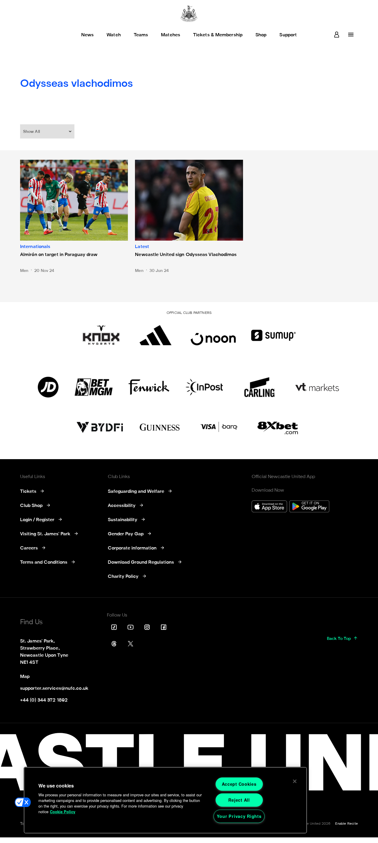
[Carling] (259, 387)
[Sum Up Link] (273, 335)
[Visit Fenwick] (149, 387)
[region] (165, 800)
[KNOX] (101, 335)
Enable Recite (346, 823)
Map (25, 677)
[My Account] (337, 34)
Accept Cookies (239, 784)
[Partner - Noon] (213, 335)
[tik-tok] (114, 627)
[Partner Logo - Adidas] (155, 335)
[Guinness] (160, 427)
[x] (130, 644)
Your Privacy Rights (239, 816)
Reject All (239, 800)
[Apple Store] (269, 507)
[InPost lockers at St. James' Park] (204, 387)
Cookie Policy (62, 811)
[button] (48, 131)
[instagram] (147, 627)
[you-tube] (130, 627)
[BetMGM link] (93, 387)
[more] (351, 34)
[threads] (114, 644)
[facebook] (164, 627)
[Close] (294, 781)
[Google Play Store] (309, 507)
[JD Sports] (48, 387)
